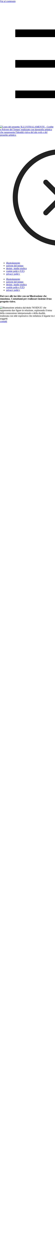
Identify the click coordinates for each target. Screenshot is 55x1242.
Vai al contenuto (8, 1)
